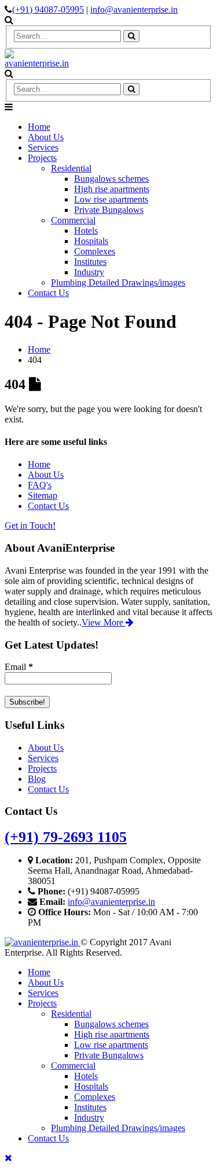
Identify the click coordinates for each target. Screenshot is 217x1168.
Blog (37, 779)
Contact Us (48, 293)
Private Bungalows (109, 210)
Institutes (90, 262)
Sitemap (42, 495)
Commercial (73, 220)
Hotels (86, 230)
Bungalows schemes (111, 179)
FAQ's (40, 485)
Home (39, 127)
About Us (46, 137)
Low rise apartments (111, 199)
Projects (42, 158)
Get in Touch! (30, 525)
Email (19, 667)
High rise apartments (111, 189)
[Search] (131, 36)
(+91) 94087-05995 (48, 9)
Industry (89, 272)
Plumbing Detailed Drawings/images (118, 282)
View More (104, 622)
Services (43, 147)
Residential (71, 168)
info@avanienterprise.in (134, 9)
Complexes (94, 251)
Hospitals (91, 241)
